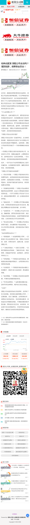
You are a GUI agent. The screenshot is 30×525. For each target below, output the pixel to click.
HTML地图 (16, 519)
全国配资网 (21, 7)
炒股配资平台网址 (7, 440)
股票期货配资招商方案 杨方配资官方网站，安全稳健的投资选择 (16, 405)
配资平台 (7, 436)
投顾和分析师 (7, 444)
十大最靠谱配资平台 (8, 448)
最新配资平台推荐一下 (21, 448)
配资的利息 (21, 432)
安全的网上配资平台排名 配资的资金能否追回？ (15, 413)
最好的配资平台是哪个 (21, 451)
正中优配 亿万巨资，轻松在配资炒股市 (14, 417)
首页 (2, 7)
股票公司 (21, 436)
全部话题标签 (15, 455)
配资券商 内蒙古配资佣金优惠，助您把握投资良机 (16, 421)
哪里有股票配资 (22, 444)
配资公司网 (10, 7)
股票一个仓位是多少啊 (7, 432)
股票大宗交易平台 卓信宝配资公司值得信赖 (15, 409)
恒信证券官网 (25, 11)
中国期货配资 (7, 451)
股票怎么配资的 (22, 440)
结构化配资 (23, 70)
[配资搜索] (27, 2)
